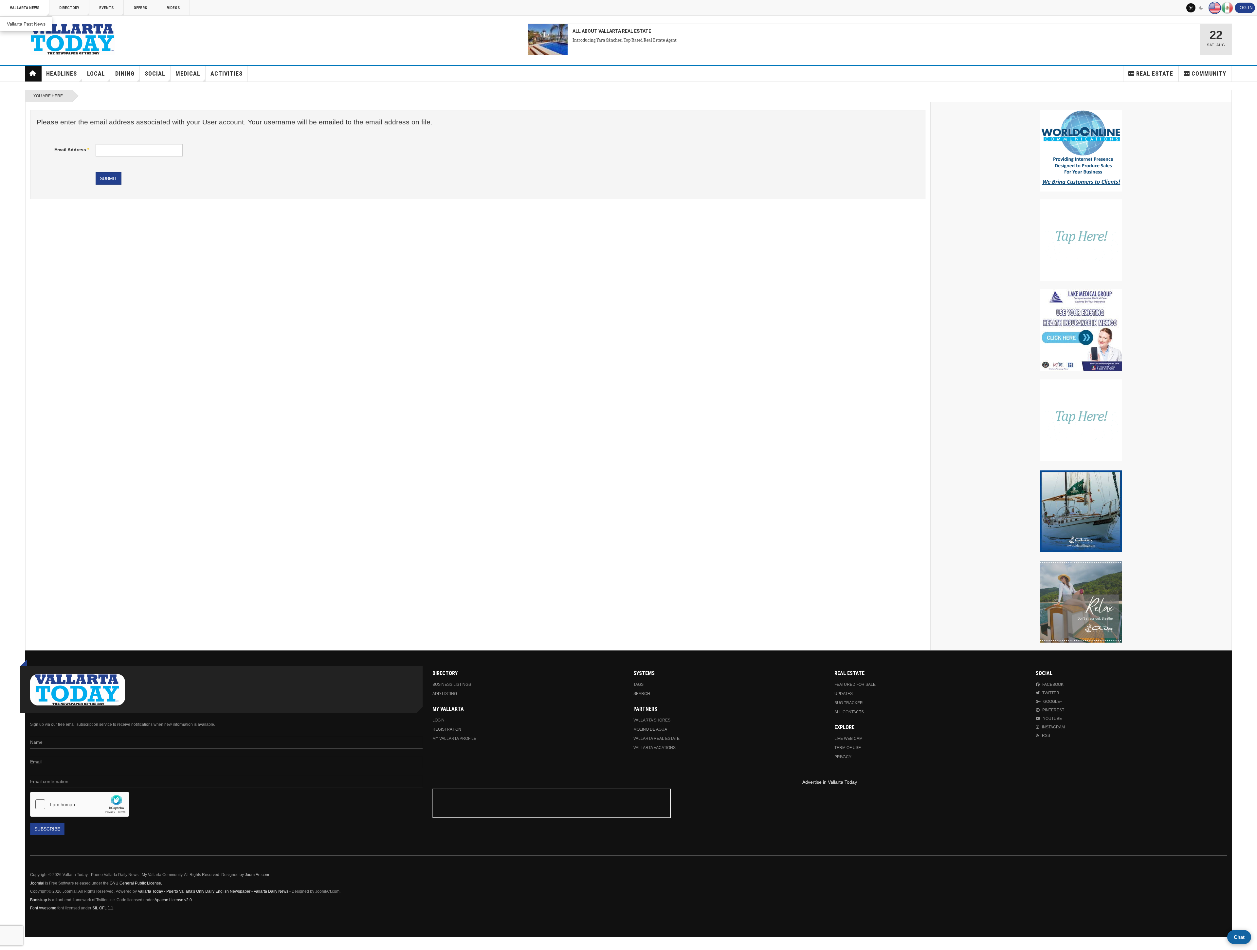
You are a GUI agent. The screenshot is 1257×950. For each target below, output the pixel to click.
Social (155, 73)
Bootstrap (38, 900)
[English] (1214, 7)
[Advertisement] (829, 804)
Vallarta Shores (651, 720)
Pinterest (1053, 710)
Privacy (842, 757)
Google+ (1052, 701)
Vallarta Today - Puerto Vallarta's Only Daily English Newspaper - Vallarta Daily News (213, 891)
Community (1209, 73)
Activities (226, 73)
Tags (638, 684)
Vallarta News (24, 8)
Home (33, 74)
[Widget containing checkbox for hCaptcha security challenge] (79, 804)
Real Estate (1154, 73)
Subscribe (47, 828)
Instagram (1053, 727)
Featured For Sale (855, 684)
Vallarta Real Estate (656, 738)
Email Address (71, 149)
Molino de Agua (650, 729)
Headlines (61, 73)
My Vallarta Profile (454, 738)
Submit (108, 178)
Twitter (1050, 693)
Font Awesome (43, 908)
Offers (140, 8)
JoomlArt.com (257, 874)
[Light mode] (1190, 7)
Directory (69, 8)
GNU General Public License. (136, 883)
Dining (125, 73)
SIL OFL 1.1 (102, 908)
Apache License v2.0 (173, 900)
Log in (1244, 8)
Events (106, 8)
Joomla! (37, 883)
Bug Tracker (848, 703)
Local (96, 73)
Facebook (1053, 684)
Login (438, 720)
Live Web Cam (848, 738)
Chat (1239, 937)
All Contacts (849, 712)
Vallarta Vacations (654, 747)
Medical (187, 73)
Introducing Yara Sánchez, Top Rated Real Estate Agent (625, 40)
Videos (173, 8)
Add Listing (444, 693)
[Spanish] (1227, 7)
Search (641, 693)
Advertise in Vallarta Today (829, 782)
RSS (1046, 735)
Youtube (1052, 718)
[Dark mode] (1201, 7)
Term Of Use (847, 747)
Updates (843, 693)
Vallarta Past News (26, 24)
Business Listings (451, 684)
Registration (446, 729)
